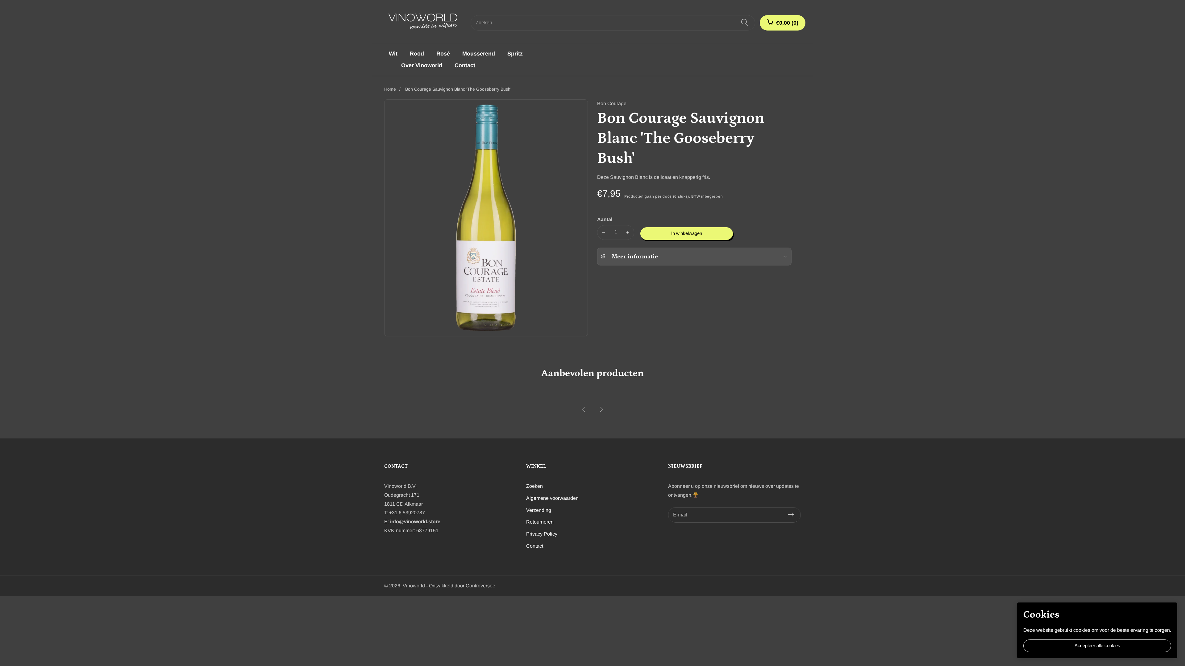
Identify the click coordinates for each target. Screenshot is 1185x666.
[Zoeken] (744, 22)
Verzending (538, 510)
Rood (417, 54)
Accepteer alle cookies (1097, 645)
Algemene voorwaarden (552, 498)
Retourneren (540, 521)
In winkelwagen (686, 233)
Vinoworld (414, 585)
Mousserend (478, 54)
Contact (465, 65)
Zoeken (534, 486)
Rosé (443, 54)
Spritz (515, 54)
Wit (393, 54)
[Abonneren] (791, 515)
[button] (583, 409)
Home (390, 89)
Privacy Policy (541, 533)
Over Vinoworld (421, 65)
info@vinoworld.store (415, 521)
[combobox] (613, 23)
